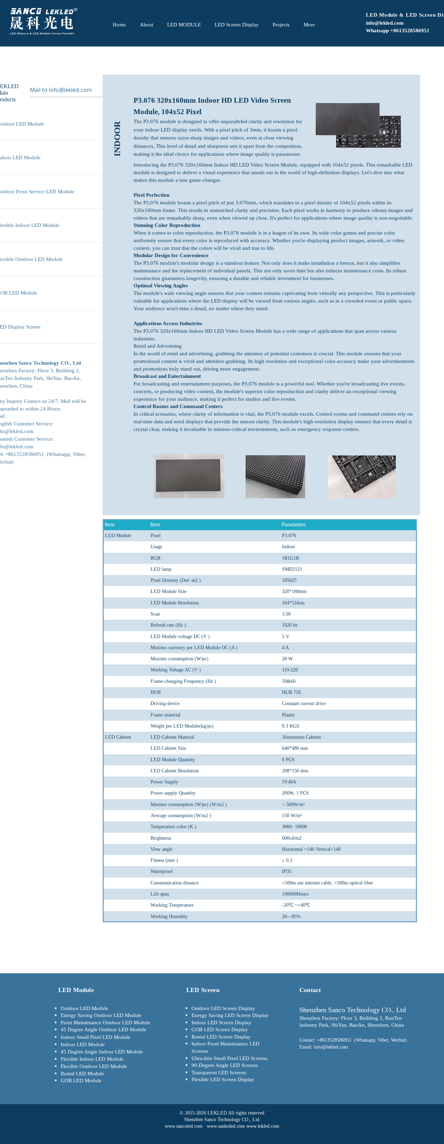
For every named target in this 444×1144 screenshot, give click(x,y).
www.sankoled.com (226, 1126)
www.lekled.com (262, 1126)
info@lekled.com (385, 23)
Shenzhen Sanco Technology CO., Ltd (221, 1119)
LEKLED (217, 1113)
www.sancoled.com (184, 1126)
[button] (117, 120)
